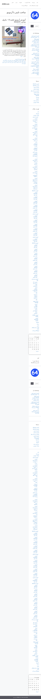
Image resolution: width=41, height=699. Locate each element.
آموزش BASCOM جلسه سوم (35, 202)
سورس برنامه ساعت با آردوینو (9, 62)
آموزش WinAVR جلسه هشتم (35, 276)
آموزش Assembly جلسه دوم (35, 221)
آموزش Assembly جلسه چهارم (35, 230)
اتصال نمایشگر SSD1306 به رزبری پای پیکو (35, 59)
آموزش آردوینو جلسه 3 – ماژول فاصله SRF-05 (35, 134)
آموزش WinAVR (36, 85)
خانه (37, 2)
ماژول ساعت (24, 63)
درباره (16, 2)
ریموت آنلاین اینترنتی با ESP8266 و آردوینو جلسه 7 (35, 155)
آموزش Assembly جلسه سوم (35, 225)
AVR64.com (5, 4)
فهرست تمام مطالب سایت (33, 5)
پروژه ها (33, 2)
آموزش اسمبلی (36, 89)
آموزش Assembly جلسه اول (35, 217)
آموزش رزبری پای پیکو (35, 90)
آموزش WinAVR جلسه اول (35, 246)
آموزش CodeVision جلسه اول (35, 240)
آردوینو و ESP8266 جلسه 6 (35, 149)
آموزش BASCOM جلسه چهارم (35, 206)
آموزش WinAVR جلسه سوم (35, 254)
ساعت (22, 62)
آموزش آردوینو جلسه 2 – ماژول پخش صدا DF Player (34, 127)
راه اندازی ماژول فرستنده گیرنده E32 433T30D (35, 54)
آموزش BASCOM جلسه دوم (35, 198)
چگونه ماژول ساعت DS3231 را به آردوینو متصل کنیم (15, 61)
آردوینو (15, 60)
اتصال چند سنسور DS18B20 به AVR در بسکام (35, 73)
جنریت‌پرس (15, 697)
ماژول (3, 62)
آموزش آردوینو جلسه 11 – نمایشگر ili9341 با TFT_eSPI (35, 46)
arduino (17, 60)
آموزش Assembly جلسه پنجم (35, 234)
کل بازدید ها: (36, 362)
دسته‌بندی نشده (36, 100)
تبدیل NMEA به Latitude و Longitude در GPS (35, 66)
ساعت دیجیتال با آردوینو (17, 62)
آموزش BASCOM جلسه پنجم (35, 211)
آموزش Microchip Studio (36, 319)
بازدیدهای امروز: (36, 361)
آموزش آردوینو (22, 59)
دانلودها (20, 2)
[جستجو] (32, 26)
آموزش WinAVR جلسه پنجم (35, 263)
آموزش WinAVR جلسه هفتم (35, 272)
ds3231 (23, 60)
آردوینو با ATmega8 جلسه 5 (35, 145)
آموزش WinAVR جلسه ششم (35, 267)
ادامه (21, 56)
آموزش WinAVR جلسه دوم (35, 250)
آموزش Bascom (36, 83)
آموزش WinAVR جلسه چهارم (35, 259)
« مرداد (37, 351)
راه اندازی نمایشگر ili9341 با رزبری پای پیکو (35, 50)
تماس (13, 2)
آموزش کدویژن (36, 92)
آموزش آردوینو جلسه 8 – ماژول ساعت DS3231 (35, 161)
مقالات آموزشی (27, 2)
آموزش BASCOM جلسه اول (35, 194)
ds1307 (20, 60)
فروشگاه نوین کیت (24, 5)
